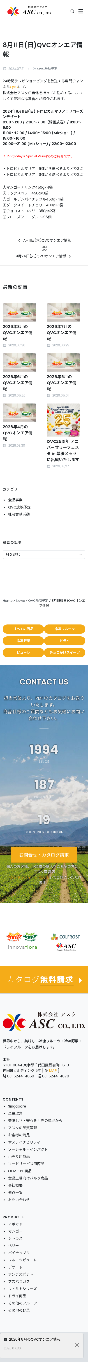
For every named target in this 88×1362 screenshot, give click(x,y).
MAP (53, 1070)
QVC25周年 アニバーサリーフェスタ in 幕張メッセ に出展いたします (63, 450)
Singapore (17, 1106)
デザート (15, 1267)
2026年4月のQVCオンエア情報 (17, 433)
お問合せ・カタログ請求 (44, 855)
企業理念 (15, 1113)
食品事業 (15, 500)
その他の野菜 (19, 1310)
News (20, 600)
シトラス (15, 1238)
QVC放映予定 (47, 69)
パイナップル (19, 1252)
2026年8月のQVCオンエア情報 (17, 332)
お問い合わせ (19, 1199)
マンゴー (15, 1231)
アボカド (15, 1224)
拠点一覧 (15, 1192)
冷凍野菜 (23, 640)
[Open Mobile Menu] (81, 11)
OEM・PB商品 (20, 1171)
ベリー (13, 1245)
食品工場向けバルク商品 (28, 1178)
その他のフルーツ (22, 1303)
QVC (14, 86)
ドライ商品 (17, 1296)
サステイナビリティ (24, 1142)
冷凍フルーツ (65, 628)
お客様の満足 (19, 1135)
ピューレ (23, 652)
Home (8, 600)
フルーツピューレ (22, 1260)
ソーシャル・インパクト (28, 1149)
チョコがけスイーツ (64, 652)
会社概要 (15, 1185)
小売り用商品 (19, 1156)
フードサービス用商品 (26, 1163)
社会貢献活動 (19, 514)
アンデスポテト (20, 1274)
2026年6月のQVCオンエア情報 (17, 383)
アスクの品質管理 (22, 1127)
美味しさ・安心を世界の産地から (35, 1120)
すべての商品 (23, 628)
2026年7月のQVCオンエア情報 (61, 332)
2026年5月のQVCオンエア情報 (61, 383)
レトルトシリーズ (22, 1288)
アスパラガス (19, 1281)
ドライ (65, 640)
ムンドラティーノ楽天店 (29, 877)
